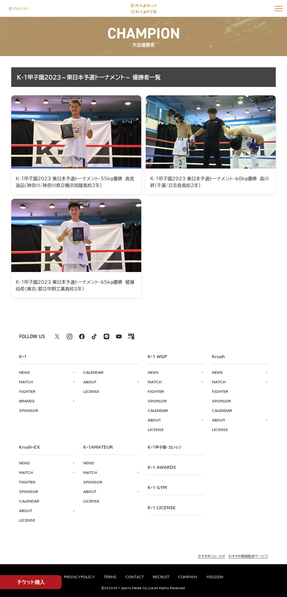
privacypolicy (79, 576)
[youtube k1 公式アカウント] (119, 336)
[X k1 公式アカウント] (57, 336)
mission (215, 576)
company (188, 576)
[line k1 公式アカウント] (106, 336)
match (26, 382)
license (91, 391)
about (89, 382)
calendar (93, 372)
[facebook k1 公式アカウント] (82, 336)
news (24, 372)
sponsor (28, 410)
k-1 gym (157, 488)
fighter (27, 391)
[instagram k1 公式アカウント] (69, 336)
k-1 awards (162, 467)
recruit (161, 576)
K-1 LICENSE (162, 508)
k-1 (164, 447)
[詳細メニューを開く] (278, 8)
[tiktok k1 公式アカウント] (94, 336)
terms (110, 576)
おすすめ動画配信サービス (248, 556)
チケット (31, 582)
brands (27, 401)
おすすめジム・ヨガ (211, 556)
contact (135, 576)
